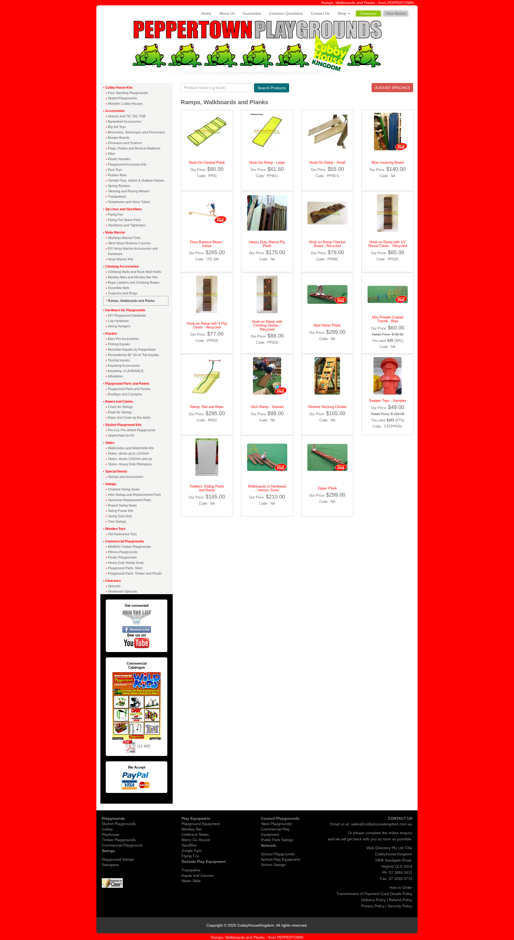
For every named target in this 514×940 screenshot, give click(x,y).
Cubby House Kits (119, 87)
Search (272, 88)
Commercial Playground (122, 845)
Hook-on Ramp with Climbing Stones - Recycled (267, 325)
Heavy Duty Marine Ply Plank (267, 244)
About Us (227, 13)
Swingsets (110, 865)
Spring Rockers (119, 186)
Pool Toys (115, 170)
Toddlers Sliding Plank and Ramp (207, 488)
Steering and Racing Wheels (129, 191)
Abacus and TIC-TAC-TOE (127, 116)
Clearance (113, 581)
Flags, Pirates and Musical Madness (134, 148)
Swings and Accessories (125, 477)
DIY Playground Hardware (127, 315)
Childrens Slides (195, 834)
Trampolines (117, 197)
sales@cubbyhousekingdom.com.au (381, 824)
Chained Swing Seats (123, 489)
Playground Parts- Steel (125, 568)
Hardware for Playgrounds (125, 310)
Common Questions (286, 13)
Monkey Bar (192, 829)
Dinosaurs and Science (125, 143)
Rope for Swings (120, 412)
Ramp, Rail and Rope (206, 407)
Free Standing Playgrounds (128, 93)
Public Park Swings (277, 840)
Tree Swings (117, 521)
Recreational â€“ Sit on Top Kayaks (133, 355)
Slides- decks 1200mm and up (130, 459)
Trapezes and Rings (122, 293)
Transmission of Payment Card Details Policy (374, 894)
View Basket (396, 13)
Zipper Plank (327, 488)
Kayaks (111, 333)
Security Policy (400, 906)
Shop (342, 13)
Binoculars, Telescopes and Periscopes (136, 132)
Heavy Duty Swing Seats (126, 563)
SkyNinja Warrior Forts (124, 238)
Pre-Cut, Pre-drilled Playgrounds (131, 430)
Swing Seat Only (120, 516)
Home (206, 13)
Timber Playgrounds (119, 840)
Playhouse (110, 834)
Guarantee (252, 13)
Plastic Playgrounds (122, 557)
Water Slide (191, 881)
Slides (110, 443)
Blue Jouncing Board (388, 162)
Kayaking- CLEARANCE (125, 371)
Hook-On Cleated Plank (207, 162)
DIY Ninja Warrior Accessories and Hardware (133, 251)
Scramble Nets (118, 288)
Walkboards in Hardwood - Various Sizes (267, 488)
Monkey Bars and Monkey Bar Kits (133, 277)
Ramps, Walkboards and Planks (131, 301)
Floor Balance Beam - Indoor (207, 244)
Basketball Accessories (124, 121)
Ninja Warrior (115, 232)
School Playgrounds (278, 854)
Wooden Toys (115, 529)
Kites (111, 154)
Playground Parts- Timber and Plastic (135, 573)
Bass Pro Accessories (123, 339)
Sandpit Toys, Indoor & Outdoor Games (136, 180)
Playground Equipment (201, 824)
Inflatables (115, 376)
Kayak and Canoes (198, 875)
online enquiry (400, 833)
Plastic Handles (119, 159)
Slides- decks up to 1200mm (128, 453)
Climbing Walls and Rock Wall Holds (134, 272)
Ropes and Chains (119, 401)
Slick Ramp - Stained (267, 407)
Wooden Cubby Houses (125, 104)
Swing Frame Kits (120, 511)
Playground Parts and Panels (127, 383)
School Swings (273, 865)
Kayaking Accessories (124, 366)
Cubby (107, 829)
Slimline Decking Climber (327, 407)
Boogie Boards (119, 138)
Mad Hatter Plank (327, 325)
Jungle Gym (192, 850)
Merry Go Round (196, 840)
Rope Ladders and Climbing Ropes (134, 282)
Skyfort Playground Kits (123, 425)
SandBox (189, 845)
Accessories (115, 111)
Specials (114, 586)
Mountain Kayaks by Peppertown (132, 349)
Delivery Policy (373, 900)
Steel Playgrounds (276, 824)
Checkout (368, 13)
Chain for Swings (120, 407)
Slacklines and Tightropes (127, 225)
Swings (110, 484)
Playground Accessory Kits (127, 164)
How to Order (401, 887)
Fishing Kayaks (119, 344)
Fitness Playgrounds (123, 552)
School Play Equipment (280, 859)
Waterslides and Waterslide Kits (131, 448)
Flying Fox (115, 214)
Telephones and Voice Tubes (129, 202)
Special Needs (116, 471)
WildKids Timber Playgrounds (129, 547)
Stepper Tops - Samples (387, 401)
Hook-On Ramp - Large (267, 162)
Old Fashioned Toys (122, 534)
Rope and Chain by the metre (129, 418)
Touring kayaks (119, 360)
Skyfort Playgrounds (122, 98)
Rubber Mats (117, 175)
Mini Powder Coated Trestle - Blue (387, 319)
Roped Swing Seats (122, 505)
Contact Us (320, 13)
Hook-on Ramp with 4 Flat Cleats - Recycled (207, 325)
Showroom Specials (122, 591)
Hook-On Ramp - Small (327, 162)
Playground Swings (118, 859)
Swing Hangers (119, 326)
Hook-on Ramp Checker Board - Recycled (327, 244)
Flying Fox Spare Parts (124, 220)
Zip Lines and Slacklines (123, 209)
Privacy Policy (372, 906)
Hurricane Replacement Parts (129, 500)
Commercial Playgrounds (124, 541)
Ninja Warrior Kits (120, 259)
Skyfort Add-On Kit (121, 435)
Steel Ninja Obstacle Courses (129, 243)
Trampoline (191, 870)
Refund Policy (400, 900)
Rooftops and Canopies (125, 394)
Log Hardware (118, 321)
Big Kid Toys (117, 127)
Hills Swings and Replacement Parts (134, 495)
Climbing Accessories (122, 266)
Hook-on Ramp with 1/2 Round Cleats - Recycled (387, 244)
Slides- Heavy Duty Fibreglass (130, 464)
